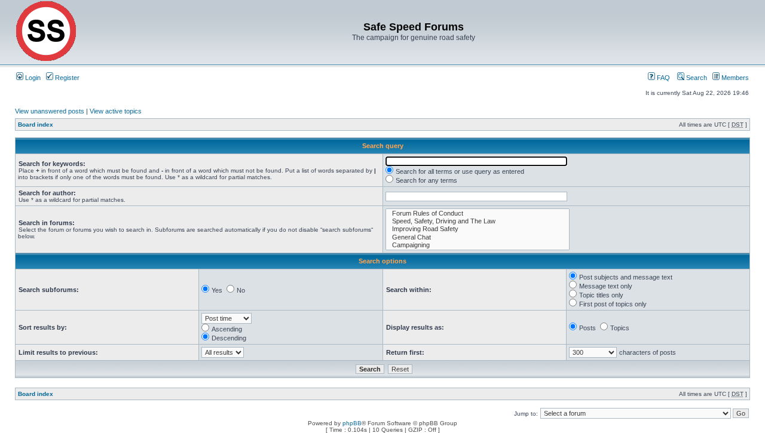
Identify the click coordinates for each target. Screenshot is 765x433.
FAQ (662, 77)
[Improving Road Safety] (477, 229)
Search (695, 77)
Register (66, 77)
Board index (35, 124)
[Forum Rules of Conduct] (477, 213)
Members (734, 77)
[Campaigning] (477, 245)
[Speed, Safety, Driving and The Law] (477, 221)
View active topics (116, 111)
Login (32, 77)
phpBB (352, 423)
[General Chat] (477, 237)
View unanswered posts (49, 111)
